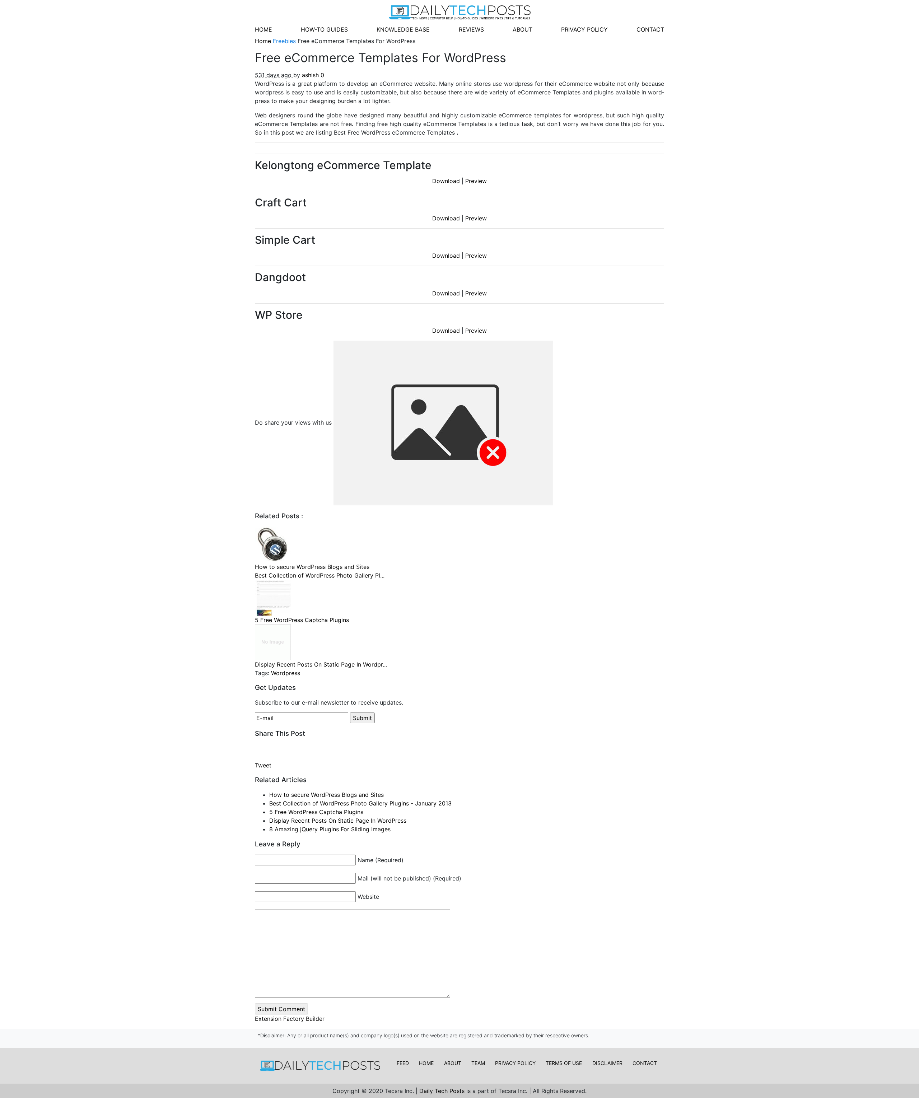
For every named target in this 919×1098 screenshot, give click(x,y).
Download (447, 180)
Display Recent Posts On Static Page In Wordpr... (321, 664)
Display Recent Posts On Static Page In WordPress (337, 820)
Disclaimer (607, 1063)
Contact (645, 1063)
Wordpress (285, 673)
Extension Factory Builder (290, 1018)
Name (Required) (380, 860)
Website (368, 896)
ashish (311, 75)
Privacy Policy (515, 1063)
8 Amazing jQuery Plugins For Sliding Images (330, 829)
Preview (476, 180)
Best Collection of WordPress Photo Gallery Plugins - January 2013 (360, 803)
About (452, 1063)
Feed (403, 1063)
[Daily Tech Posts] (459, 12)
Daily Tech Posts (442, 1090)
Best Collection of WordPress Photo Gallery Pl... (319, 575)
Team (478, 1063)
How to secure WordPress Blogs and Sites (312, 566)
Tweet (264, 765)
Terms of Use (564, 1063)
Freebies (285, 41)
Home (264, 41)
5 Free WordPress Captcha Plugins (302, 619)
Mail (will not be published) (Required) (409, 878)
